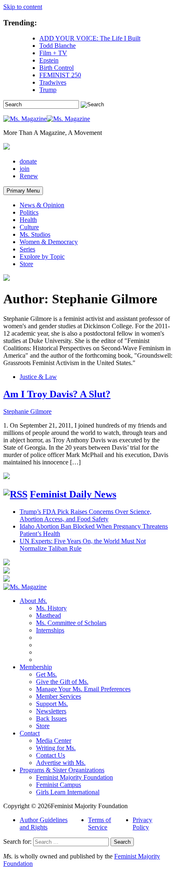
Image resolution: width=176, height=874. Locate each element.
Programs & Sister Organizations (62, 769)
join (24, 168)
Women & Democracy (49, 241)
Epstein (49, 60)
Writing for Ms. (56, 747)
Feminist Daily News (73, 494)
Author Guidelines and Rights (44, 823)
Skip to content (22, 6)
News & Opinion (42, 205)
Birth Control (56, 67)
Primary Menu (23, 191)
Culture (29, 227)
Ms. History (51, 608)
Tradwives (52, 82)
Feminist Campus (58, 784)
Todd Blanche (57, 45)
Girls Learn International (67, 792)
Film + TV (53, 52)
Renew (29, 176)
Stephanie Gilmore (27, 411)
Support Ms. (52, 703)
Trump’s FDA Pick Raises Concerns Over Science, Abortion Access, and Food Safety (85, 515)
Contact (30, 733)
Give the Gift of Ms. (62, 681)
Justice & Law (38, 376)
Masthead (48, 615)
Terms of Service (99, 823)
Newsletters (51, 711)
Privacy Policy (142, 823)
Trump (47, 89)
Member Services (58, 696)
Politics (29, 212)
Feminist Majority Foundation (74, 777)
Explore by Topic (42, 256)
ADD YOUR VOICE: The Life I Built (89, 38)
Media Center (53, 740)
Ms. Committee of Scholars (71, 622)
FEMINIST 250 (60, 75)
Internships (50, 630)
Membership (36, 666)
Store (26, 263)
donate (28, 161)
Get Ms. (46, 674)
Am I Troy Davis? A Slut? (57, 394)
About (33, 600)
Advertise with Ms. (61, 762)
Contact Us (50, 755)
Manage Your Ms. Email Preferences (83, 689)
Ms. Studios (35, 234)
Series (27, 249)
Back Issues (51, 718)
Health (28, 219)
